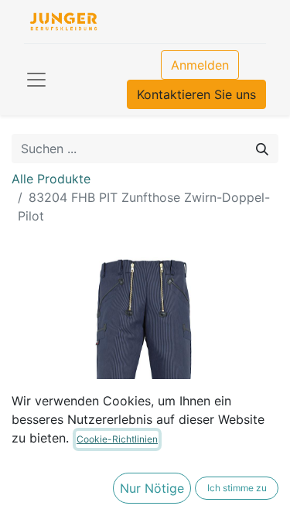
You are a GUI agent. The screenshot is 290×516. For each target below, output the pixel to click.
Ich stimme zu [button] (237, 488)
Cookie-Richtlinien (117, 439)
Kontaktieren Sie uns (196, 94)
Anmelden (200, 65)
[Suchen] (262, 148)
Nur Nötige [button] (152, 488)
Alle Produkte (51, 178)
